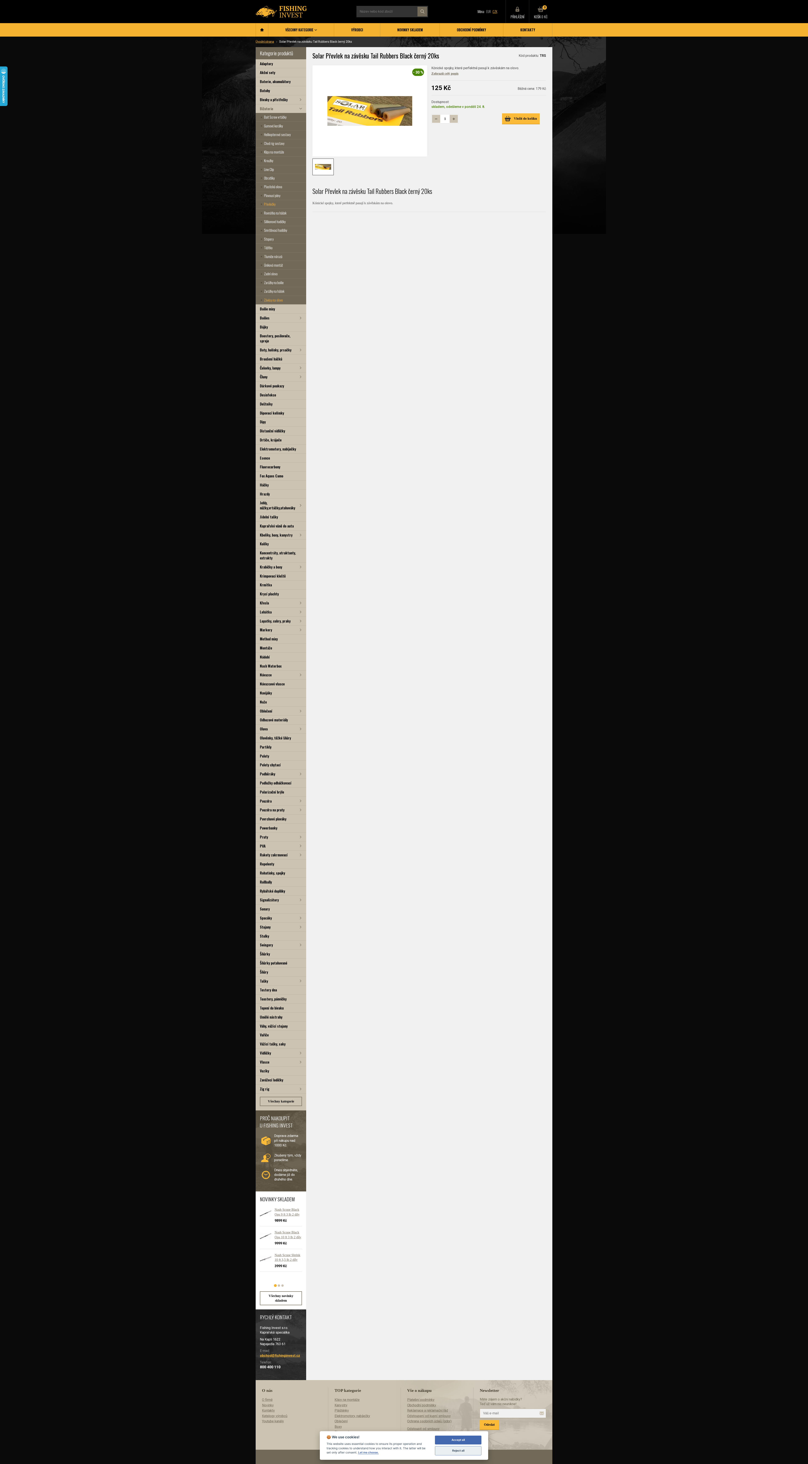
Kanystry (341, 1405)
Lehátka (266, 612)
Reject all (458, 1450)
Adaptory (266, 63)
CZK (495, 11)
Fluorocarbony (270, 466)
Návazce (266, 674)
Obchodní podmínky (471, 29)
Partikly (265, 747)
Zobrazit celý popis (444, 73)
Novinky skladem (410, 29)
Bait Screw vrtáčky (275, 117)
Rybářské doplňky (272, 891)
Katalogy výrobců (274, 1416)
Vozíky (264, 1070)
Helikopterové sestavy (277, 134)
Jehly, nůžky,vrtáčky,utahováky (277, 505)
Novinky (268, 1405)
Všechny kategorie (281, 1101)
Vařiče (264, 1034)
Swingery (266, 944)
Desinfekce (268, 394)
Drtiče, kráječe (271, 440)
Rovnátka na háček (275, 213)
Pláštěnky (342, 1410)
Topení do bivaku (272, 1008)
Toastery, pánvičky (273, 999)
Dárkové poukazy (272, 385)
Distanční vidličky (272, 430)
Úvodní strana (265, 41)
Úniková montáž (273, 265)
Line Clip (269, 169)
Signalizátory (269, 899)
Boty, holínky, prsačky (275, 349)
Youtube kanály (273, 1421)
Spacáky (266, 918)
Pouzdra (266, 801)
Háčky (264, 485)
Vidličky (265, 1053)
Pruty (264, 837)
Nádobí (265, 657)
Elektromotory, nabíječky (278, 449)
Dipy (263, 421)
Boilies (265, 318)
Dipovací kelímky (272, 413)
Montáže (266, 648)
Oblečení (266, 711)
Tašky (264, 981)
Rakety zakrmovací (274, 854)
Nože (263, 702)
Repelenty (267, 863)
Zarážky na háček (274, 291)
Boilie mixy (267, 308)
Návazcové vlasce (272, 683)
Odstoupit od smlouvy (423, 1429)
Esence (265, 458)
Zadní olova (271, 273)
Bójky (264, 327)
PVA (263, 846)
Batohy (265, 90)
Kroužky (268, 160)
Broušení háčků (271, 359)
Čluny (263, 376)
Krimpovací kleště (273, 576)
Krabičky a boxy (271, 567)
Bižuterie (266, 108)
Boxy (338, 1427)
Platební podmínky (421, 1400)
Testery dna (268, 989)
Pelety (264, 756)
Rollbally (266, 882)
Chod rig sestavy (274, 143)
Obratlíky (269, 178)
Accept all (458, 1439)
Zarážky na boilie (274, 282)
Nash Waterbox (271, 666)
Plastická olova (273, 186)
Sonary (265, 909)
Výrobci (357, 29)
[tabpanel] (279, 1241)
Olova (264, 728)
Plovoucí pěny (272, 195)
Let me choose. (368, 1452)
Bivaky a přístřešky (274, 99)
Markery (266, 629)
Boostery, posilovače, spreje (275, 338)
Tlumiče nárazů (273, 256)
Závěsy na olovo (273, 300)
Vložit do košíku (525, 118)
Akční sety (267, 72)
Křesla (264, 602)
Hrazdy (265, 494)
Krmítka (266, 584)
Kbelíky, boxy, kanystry (276, 535)
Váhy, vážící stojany (274, 1026)
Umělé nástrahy (271, 1017)
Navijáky (266, 693)
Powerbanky (268, 828)
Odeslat (489, 1424)
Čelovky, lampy (270, 368)
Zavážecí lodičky (271, 1079)
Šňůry (264, 972)
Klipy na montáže (274, 152)
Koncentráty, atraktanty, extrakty (278, 555)
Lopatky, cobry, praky (275, 621)
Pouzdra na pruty (272, 809)
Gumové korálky (273, 126)
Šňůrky (265, 954)
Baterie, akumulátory (275, 81)
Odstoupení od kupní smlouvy (429, 1416)
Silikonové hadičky (275, 221)
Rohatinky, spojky (272, 873)
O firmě (267, 1400)
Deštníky (266, 404)
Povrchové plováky (273, 818)
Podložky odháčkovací (275, 783)
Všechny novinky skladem (281, 1298)
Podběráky (267, 773)
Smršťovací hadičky (275, 230)
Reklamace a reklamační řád (427, 1410)
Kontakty (527, 29)
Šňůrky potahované (273, 963)
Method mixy (269, 638)
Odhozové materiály (274, 719)
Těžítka (268, 247)
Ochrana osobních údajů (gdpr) (429, 1421)
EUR (488, 11)
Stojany (265, 927)
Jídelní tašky (269, 516)
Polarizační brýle (272, 792)
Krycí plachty (269, 593)
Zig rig (264, 1089)
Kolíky (264, 543)
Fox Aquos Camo (271, 475)
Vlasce (264, 1062)
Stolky (264, 936)
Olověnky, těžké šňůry (275, 738)
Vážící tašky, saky (273, 1044)
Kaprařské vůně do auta (277, 526)
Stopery (269, 239)
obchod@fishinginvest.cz (280, 1356)
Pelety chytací (270, 764)
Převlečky (269, 204)
